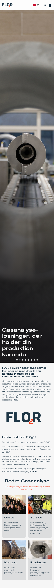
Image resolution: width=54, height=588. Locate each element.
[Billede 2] (20, 360)
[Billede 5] (28, 360)
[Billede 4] (25, 360)
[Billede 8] (37, 360)
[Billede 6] (31, 360)
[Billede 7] (34, 360)
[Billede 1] (17, 360)
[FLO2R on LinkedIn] (45, 4)
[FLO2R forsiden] (7, 5)
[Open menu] (50, 5)
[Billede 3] (22, 360)
